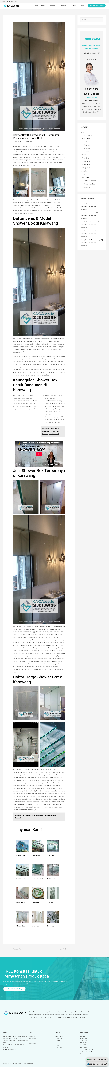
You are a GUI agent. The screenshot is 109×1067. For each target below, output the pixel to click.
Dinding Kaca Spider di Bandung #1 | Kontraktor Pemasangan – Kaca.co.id (91, 243)
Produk (43, 6)
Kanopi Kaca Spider (90, 184)
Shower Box (17, 141)
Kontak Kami (32, 1038)
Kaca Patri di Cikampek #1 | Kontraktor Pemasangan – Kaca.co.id (88, 234)
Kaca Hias (85, 142)
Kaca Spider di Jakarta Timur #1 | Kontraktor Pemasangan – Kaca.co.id (90, 206)
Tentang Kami (32, 1036)
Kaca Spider (36, 855)
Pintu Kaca (50, 855)
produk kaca (45, 160)
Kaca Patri (35, 902)
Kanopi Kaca (20, 879)
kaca (21, 656)
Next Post (63, 949)
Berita (82, 6)
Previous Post (16, 949)
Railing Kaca (20, 902)
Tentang (73, 6)
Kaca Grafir (50, 902)
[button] (14, 989)
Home (36, 6)
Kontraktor (63, 6)
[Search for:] (91, 20)
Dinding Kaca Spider (90, 181)
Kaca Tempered (37, 879)
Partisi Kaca (51, 879)
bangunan (48, 372)
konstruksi (32, 152)
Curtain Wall (20, 855)
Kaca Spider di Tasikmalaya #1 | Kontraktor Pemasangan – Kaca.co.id (90, 225)
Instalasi (52, 6)
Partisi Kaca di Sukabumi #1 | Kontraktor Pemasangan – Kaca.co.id (89, 215)
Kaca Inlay (50, 926)
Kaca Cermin (36, 926)
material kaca (46, 664)
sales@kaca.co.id (91, 97)
